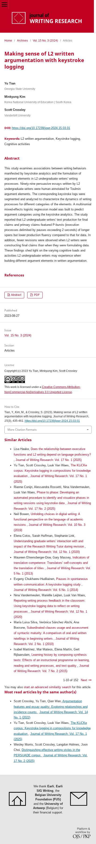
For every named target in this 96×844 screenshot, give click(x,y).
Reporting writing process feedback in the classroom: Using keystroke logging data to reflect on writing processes (49, 606)
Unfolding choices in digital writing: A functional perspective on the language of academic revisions (48, 519)
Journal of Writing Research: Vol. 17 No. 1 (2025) (49, 460)
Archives (22, 40)
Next (84, 680)
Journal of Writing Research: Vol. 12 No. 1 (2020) (47, 552)
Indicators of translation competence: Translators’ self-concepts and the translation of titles (51, 563)
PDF (36, 294)
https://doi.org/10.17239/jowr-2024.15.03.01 (41, 128)
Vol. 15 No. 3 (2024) (45, 40)
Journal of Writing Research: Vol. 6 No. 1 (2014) (46, 590)
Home (8, 40)
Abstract (15, 294)
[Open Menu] (4, 4)
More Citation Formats (22, 430)
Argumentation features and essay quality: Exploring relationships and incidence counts (51, 706)
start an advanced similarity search (47, 687)
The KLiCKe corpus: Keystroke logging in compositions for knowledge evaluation (52, 471)
